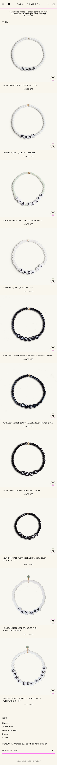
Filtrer (7, 22)
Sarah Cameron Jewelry (31, 761)
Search (5, 737)
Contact (5, 723)
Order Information (10, 730)
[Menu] (3, 4)
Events (5, 734)
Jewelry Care (7, 726)
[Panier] (54, 4)
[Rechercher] (9, 4)
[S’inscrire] (52, 750)
